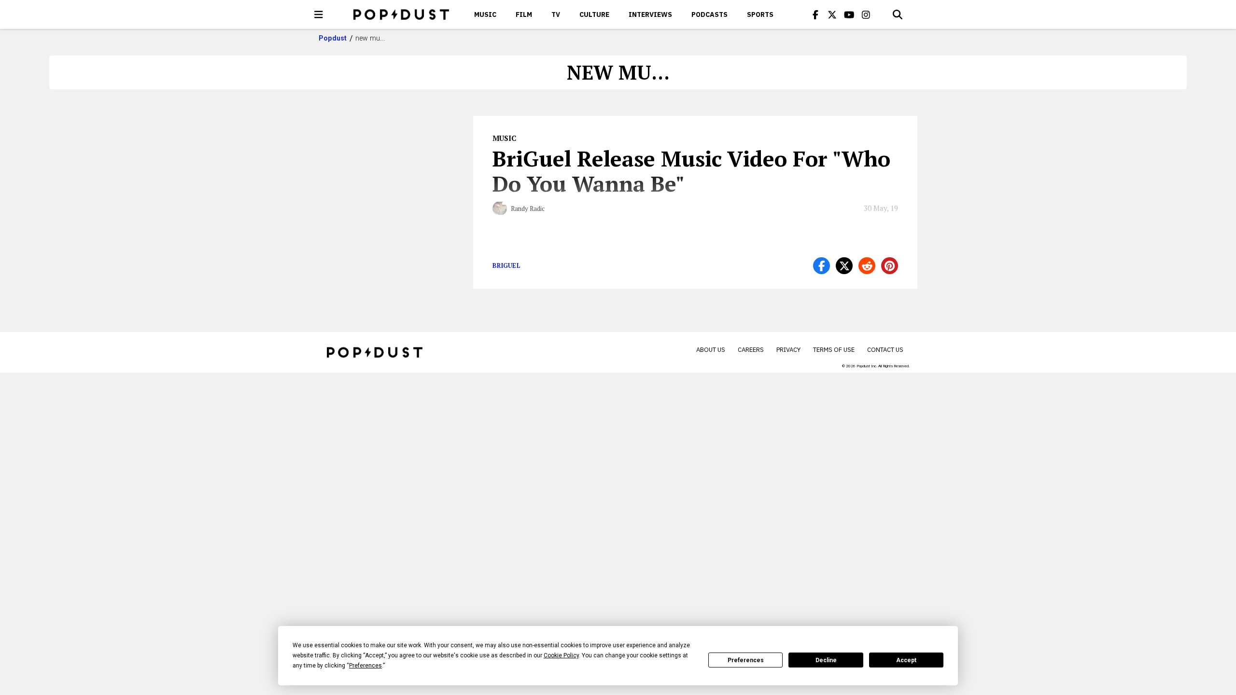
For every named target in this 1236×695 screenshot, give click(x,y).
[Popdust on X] (832, 14)
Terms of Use (834, 350)
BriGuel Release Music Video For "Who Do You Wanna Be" (691, 171)
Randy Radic (528, 208)
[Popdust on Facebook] (815, 14)
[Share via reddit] (866, 265)
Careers (751, 350)
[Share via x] (844, 265)
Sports (760, 14)
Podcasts (709, 14)
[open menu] (318, 14)
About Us (710, 350)
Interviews (650, 14)
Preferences (746, 660)
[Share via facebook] (821, 265)
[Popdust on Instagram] (866, 14)
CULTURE (594, 14)
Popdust (333, 38)
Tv (555, 14)
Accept (906, 660)
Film (524, 14)
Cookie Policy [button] (561, 655)
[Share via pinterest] (889, 265)
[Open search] (897, 14)
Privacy (788, 350)
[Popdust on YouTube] (849, 14)
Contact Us (885, 350)
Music (485, 14)
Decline (826, 660)
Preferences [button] (365, 665)
